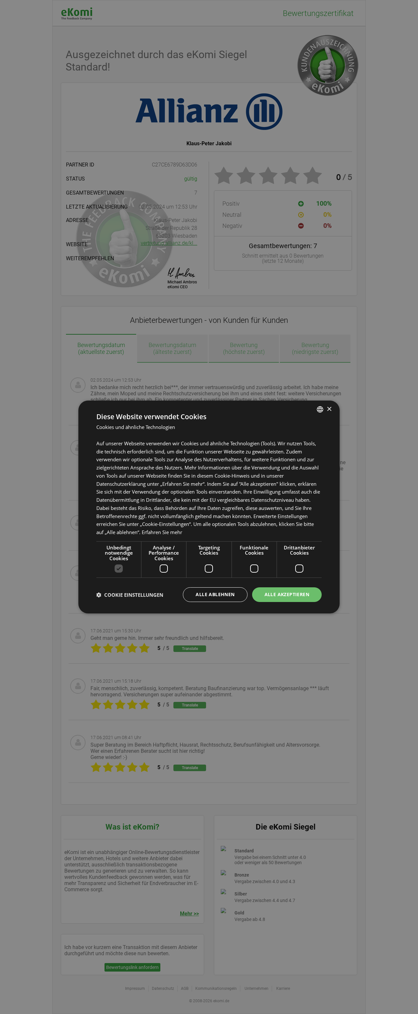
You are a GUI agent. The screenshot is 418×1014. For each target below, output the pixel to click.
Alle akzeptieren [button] (287, 594)
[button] (129, 595)
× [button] (329, 408)
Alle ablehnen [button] (215, 594)
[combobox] (320, 409)
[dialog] (209, 507)
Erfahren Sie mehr (162, 532)
